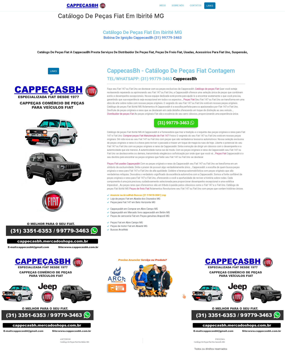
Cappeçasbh (133, 163)
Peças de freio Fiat (139, 188)
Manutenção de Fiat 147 (156, 135)
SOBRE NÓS (178, 5)
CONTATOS (195, 5)
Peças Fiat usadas (116, 163)
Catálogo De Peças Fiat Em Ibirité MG (142, 32)
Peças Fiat (189, 99)
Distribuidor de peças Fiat (120, 113)
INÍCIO (162, 5)
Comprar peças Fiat (133, 135)
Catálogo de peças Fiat (207, 88)
